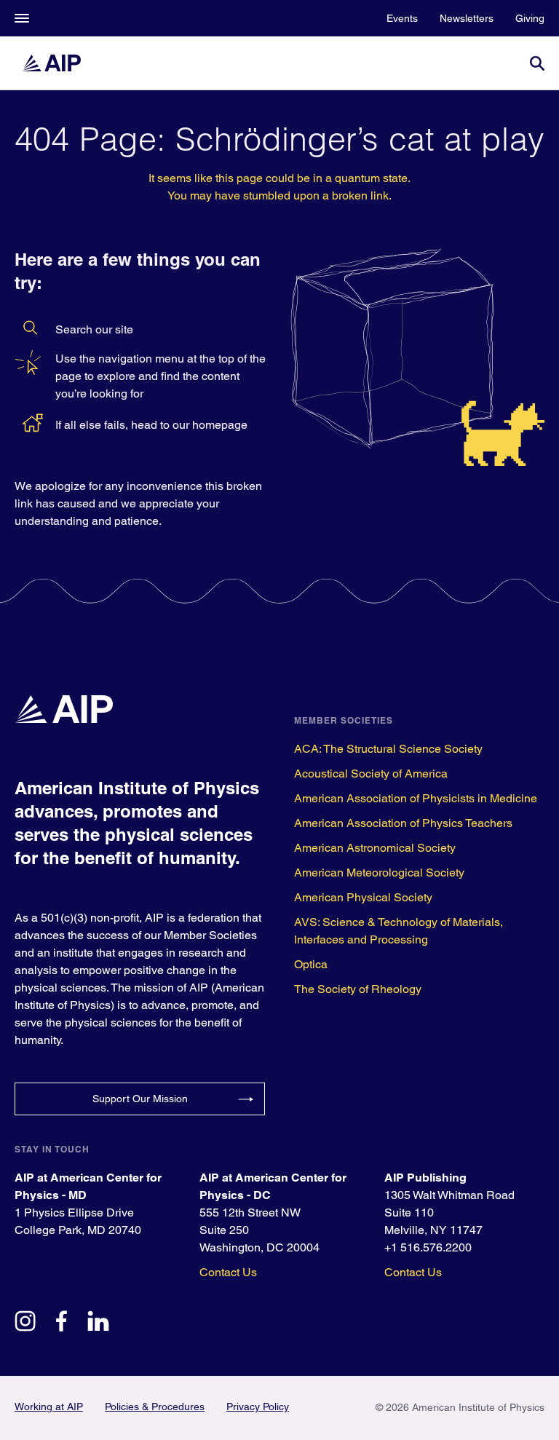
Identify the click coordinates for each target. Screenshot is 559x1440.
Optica (311, 964)
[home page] (58, 63)
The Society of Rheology (357, 989)
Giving (529, 18)
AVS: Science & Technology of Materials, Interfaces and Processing (398, 930)
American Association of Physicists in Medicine (415, 798)
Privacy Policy (257, 1406)
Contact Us (228, 1272)
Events (402, 18)
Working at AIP (49, 1406)
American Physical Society (363, 897)
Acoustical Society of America (371, 773)
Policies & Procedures (155, 1406)
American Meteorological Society (379, 872)
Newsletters (466, 18)
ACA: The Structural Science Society (388, 749)
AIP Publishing (425, 1177)
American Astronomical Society (375, 848)
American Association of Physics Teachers (403, 823)
